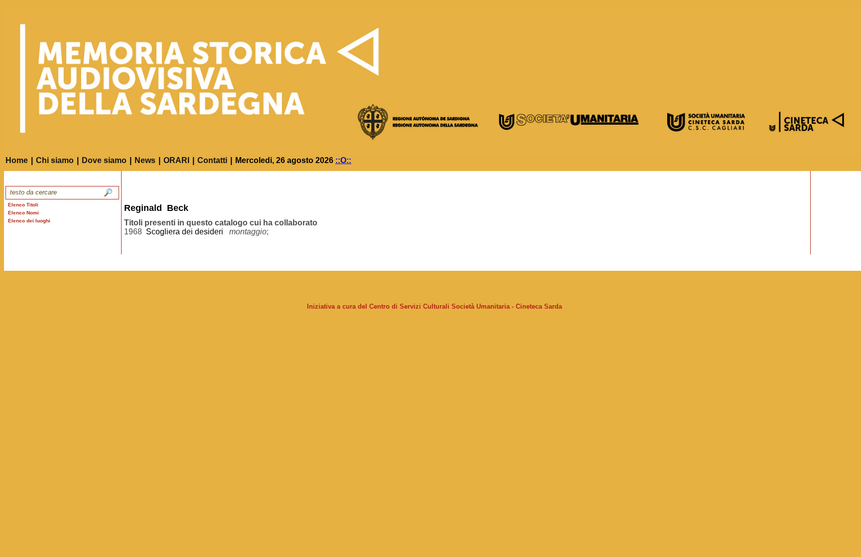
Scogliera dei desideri (184, 231)
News (145, 160)
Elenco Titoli (23, 204)
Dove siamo (104, 160)
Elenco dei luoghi (29, 220)
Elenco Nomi (23, 212)
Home (16, 160)
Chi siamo (55, 160)
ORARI (176, 160)
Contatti (212, 160)
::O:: (343, 160)
